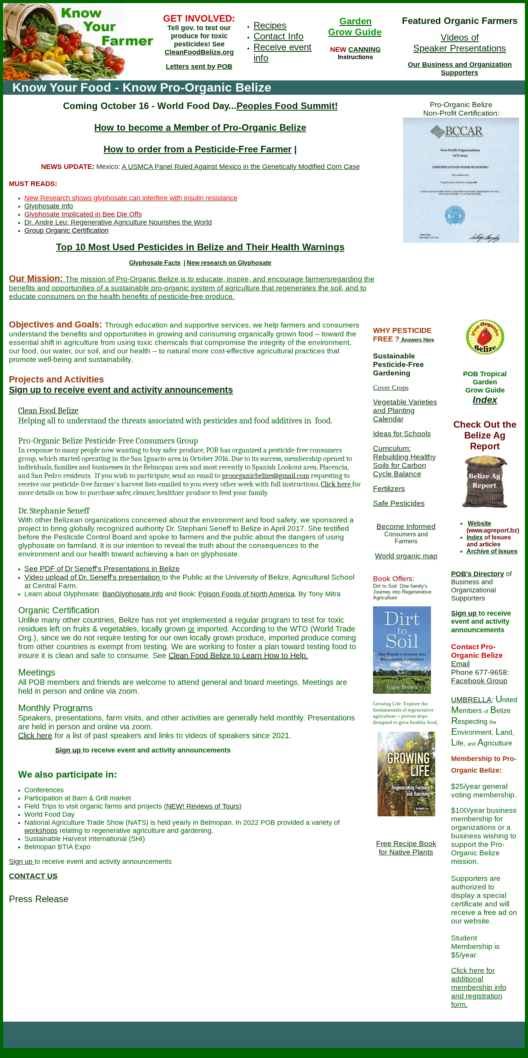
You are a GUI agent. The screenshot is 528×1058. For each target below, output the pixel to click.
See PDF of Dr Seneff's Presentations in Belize (102, 569)
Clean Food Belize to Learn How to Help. (238, 655)
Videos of (460, 37)
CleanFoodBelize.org (199, 52)
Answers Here (417, 340)
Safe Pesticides (399, 503)
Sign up (69, 750)
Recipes (270, 25)
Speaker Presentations (459, 48)
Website (479, 523)
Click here (336, 484)
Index (485, 399)
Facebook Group (479, 681)
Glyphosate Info (48, 206)
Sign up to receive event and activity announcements (121, 390)
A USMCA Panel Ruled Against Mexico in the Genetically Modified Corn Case (241, 167)
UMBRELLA (471, 700)
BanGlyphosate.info (132, 594)
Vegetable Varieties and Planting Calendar (405, 410)
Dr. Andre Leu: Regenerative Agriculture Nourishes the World (118, 222)
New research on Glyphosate (229, 262)
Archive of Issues (492, 551)
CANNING (364, 49)
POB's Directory (477, 574)
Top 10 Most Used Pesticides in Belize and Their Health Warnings (200, 247)
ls (428, 434)
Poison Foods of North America (246, 594)
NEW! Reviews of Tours (202, 806)
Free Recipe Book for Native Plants (406, 848)
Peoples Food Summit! (287, 106)
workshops (41, 830)
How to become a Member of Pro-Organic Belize (200, 127)
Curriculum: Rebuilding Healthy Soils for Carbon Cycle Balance (404, 461)
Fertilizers (389, 489)
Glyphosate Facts (155, 262)
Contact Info (278, 36)
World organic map (406, 556)
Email (460, 664)
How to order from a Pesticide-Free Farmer (197, 149)
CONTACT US (33, 876)
